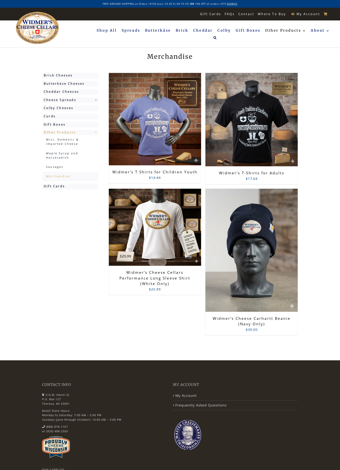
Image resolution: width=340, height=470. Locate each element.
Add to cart (146, 122)
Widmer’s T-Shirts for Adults (251, 173)
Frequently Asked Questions (201, 405)
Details (174, 122)
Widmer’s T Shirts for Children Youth (155, 172)
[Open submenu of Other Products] (96, 132)
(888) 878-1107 (57, 427)
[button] (215, 37)
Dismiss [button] (232, 4)
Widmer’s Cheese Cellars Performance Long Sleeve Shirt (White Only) (154, 278)
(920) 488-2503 (57, 431)
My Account (186, 395)
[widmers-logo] (37, 13)
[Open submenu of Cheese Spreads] (96, 100)
